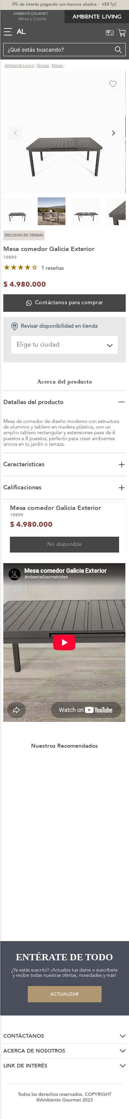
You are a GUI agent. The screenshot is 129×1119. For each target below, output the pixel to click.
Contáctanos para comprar (69, 303)
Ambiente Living (19, 66)
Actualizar (64, 994)
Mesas (57, 66)
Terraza (42, 66)
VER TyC (109, 5)
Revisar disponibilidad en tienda (59, 326)
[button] (64, 133)
